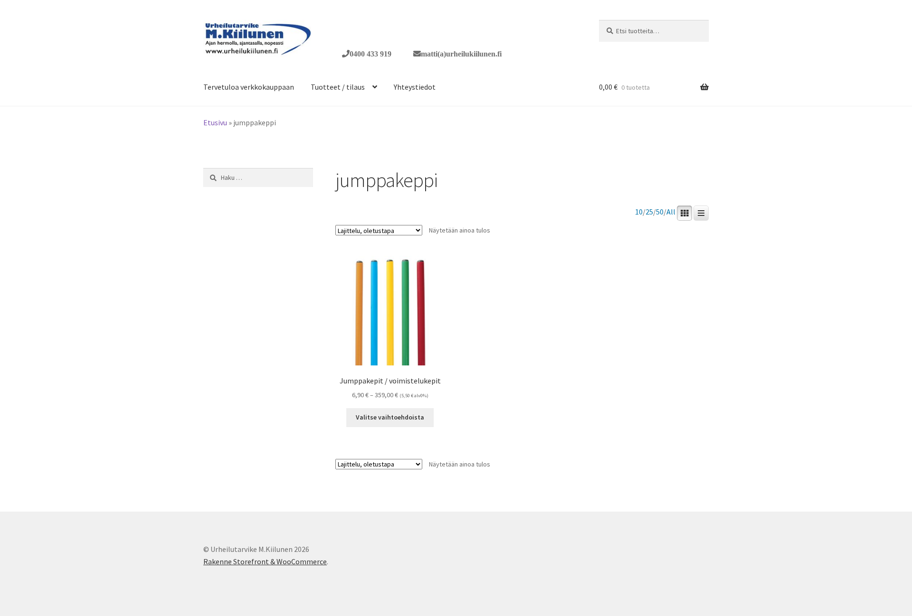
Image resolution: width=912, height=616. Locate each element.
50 (660, 211)
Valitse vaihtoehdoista (390, 417)
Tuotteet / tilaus (338, 87)
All (670, 211)
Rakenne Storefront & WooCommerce (265, 561)
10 (639, 211)
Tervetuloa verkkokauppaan (248, 87)
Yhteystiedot (415, 87)
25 (649, 211)
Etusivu (215, 122)
